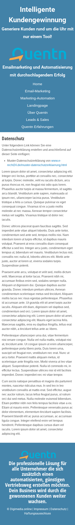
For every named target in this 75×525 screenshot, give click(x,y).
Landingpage (37, 105)
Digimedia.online (21, 509)
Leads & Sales (37, 120)
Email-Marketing (37, 91)
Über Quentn (37, 113)
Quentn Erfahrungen (37, 127)
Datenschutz (58, 509)
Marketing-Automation (37, 98)
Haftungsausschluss (37, 513)
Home (37, 84)
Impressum (41, 509)
